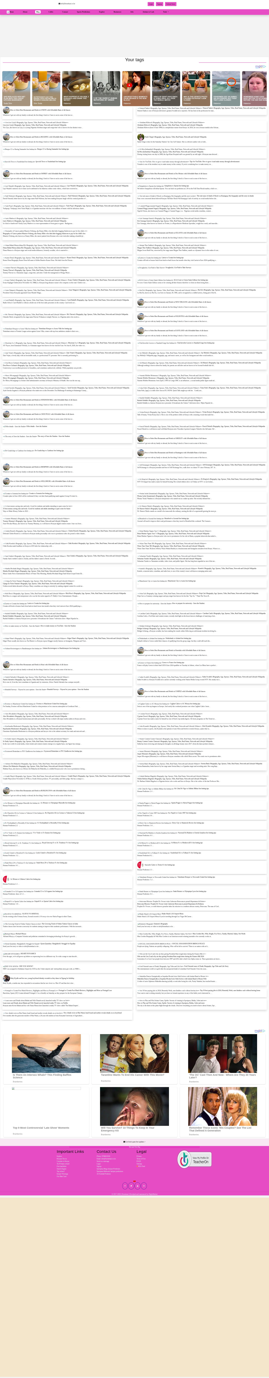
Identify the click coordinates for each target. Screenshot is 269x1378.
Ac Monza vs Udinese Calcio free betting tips (25, 879)
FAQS (139, 1161)
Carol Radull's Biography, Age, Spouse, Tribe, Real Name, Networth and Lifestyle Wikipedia (98, 300)
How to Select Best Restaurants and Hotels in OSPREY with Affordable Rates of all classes (40, 174)
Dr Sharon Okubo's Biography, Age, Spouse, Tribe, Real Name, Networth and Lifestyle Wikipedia (170, 509)
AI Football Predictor (104, 1174)
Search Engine (61, 1169)
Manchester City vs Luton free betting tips (182, 581)
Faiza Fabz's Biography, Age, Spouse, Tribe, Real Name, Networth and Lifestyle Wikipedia (230, 388)
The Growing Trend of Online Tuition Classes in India (60, 924)
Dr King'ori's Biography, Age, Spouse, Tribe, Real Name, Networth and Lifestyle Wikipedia (231, 479)
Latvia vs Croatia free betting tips (173, 258)
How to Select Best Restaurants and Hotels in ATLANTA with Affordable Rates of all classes (176, 233)
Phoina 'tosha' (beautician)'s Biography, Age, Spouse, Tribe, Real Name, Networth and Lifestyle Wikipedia (172, 496)
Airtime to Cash (148, 12)
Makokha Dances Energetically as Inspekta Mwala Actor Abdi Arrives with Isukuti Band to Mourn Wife (172, 979)
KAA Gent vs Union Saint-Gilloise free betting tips (191, 280)
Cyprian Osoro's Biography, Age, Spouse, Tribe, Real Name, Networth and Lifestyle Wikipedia (168, 716)
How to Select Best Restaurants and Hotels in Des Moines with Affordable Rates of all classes (176, 174)
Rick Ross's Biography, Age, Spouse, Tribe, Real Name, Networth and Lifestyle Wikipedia (96, 593)
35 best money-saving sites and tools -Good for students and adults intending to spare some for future (36, 509)
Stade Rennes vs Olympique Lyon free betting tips (189, 891)
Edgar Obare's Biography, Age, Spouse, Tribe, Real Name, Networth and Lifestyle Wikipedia (98, 638)
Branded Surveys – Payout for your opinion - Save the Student (68, 689)
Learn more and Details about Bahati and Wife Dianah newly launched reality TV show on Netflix (35, 1003)
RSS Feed (141, 1166)
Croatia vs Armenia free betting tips (40, 493)
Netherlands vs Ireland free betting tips (178, 638)
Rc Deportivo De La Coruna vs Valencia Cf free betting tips (65, 813)
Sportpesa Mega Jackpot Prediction (108, 1169)
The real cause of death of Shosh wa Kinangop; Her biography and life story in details (225, 196)
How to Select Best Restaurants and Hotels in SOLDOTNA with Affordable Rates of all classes (176, 316)
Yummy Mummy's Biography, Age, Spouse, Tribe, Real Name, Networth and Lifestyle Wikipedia (35, 521)
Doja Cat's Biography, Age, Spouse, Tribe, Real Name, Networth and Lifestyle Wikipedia (228, 593)
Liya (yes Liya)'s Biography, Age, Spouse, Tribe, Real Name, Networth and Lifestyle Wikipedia (34, 125)
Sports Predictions (83, 12)
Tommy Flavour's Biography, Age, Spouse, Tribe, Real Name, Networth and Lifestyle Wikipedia (35, 270)
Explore (102, 12)
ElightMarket (153, 1194)
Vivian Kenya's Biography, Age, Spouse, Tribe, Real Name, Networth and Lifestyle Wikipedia (233, 412)
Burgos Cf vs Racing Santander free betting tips (53, 149)
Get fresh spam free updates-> (135, 1142)
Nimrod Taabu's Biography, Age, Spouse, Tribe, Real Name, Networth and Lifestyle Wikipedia (234, 108)
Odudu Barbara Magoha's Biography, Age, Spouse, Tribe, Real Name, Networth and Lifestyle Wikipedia (172, 779)
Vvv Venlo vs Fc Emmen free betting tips (47, 833)
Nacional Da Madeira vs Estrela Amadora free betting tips (197, 833)
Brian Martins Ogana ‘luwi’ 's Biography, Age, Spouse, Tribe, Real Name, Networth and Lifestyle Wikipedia (173, 534)
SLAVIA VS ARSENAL (30, 914)
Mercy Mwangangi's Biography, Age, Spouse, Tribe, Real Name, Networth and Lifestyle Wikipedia (36, 378)
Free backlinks (61, 1166)
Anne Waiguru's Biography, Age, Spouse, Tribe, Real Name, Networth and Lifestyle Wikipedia (100, 290)
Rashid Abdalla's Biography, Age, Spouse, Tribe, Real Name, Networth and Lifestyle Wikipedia (169, 400)
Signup (159, 4)
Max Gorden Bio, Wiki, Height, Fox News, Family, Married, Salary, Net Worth (219, 934)
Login (151, 4)
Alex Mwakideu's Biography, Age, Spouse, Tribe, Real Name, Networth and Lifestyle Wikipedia (35, 716)
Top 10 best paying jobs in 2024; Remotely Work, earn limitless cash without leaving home (230, 990)
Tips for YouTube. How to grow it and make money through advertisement (214, 162)
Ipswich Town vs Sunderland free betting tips (51, 162)
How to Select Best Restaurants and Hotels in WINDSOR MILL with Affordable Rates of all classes (43, 400)
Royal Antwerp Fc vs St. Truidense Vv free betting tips (60, 843)
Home (12, 12)
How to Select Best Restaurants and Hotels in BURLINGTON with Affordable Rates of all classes (43, 791)
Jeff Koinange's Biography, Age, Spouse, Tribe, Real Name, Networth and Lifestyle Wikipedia (234, 465)
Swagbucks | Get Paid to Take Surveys (178, 268)
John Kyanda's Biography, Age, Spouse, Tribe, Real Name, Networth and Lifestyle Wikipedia (233, 726)
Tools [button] (165, 12)
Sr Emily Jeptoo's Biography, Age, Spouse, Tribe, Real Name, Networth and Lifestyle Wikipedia (35, 741)
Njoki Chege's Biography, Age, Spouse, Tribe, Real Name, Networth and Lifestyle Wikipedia (175, 137)
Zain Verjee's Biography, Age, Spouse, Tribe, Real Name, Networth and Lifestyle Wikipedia (96, 353)
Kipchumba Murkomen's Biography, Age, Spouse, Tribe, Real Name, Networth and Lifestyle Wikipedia (37, 729)
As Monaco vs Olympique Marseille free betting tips (57, 803)
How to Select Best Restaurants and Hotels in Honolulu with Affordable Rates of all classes (175, 650)
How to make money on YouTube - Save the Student (58, 626)
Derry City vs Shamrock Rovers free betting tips (188, 823)
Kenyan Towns (62, 1159)
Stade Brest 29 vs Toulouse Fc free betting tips (51, 863)
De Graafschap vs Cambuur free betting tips (49, 451)
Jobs (132, 12)
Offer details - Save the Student (36, 426)
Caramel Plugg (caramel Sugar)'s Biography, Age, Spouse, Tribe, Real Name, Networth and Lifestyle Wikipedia (174, 208)
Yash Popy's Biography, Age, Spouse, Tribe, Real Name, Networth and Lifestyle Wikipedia (96, 206)
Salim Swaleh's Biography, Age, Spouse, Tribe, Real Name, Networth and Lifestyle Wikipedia (233, 677)
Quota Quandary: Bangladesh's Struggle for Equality (57, 944)
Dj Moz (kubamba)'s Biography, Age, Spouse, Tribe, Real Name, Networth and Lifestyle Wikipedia (170, 152)
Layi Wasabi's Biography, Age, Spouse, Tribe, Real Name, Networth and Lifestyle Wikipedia (97, 186)
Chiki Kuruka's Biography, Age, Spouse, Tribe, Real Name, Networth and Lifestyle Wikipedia (99, 543)
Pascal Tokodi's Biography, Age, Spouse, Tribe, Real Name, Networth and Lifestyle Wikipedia (233, 426)
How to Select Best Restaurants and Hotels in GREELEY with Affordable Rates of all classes (176, 438)
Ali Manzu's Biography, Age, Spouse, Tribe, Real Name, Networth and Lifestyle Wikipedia (230, 363)
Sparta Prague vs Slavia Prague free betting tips (187, 803)
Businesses (117, 12)
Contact (65, 12)
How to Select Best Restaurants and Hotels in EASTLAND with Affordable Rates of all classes (176, 331)
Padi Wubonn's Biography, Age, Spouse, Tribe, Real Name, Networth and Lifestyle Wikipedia (99, 196)
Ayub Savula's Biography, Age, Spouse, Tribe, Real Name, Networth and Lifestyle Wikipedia (98, 388)
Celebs (50, 12)
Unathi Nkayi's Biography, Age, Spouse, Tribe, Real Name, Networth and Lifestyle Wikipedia (99, 776)
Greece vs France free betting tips (173, 663)
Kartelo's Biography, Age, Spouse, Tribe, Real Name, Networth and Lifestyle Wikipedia (227, 568)
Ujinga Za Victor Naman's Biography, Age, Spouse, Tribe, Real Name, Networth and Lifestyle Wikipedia (37, 584)
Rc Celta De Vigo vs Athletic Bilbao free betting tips (191, 789)
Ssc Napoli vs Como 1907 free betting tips (182, 813)
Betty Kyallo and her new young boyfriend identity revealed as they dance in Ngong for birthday (42, 978)
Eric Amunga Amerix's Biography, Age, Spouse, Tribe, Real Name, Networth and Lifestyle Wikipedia (171, 221)
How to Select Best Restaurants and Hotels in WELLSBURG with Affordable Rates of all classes (42, 481)
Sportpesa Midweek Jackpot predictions (110, 1171)
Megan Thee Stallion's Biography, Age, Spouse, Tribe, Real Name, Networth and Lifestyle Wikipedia (170, 248)
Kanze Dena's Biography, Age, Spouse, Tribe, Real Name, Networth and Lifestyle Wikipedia (97, 258)
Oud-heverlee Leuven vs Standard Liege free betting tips (195, 343)
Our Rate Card (61, 1176)
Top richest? (61, 1171)
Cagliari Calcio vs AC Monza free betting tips (185, 704)
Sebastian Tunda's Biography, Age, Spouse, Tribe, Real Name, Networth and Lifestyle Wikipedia (169, 559)
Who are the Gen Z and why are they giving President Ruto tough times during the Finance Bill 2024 (170, 956)
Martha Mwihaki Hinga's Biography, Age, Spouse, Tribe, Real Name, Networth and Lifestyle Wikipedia (37, 571)
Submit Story (170, 4)
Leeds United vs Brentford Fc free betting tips (51, 853)
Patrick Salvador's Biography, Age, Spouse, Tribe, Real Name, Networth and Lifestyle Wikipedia (35, 680)
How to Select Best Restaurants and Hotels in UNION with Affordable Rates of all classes (40, 110)
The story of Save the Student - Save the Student (54, 436)
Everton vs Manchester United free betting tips (51, 704)
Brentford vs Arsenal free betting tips (176, 518)
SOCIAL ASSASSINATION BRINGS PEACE (188, 944)
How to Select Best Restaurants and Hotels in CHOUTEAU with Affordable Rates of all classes (42, 414)
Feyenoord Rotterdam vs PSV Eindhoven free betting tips (63, 751)
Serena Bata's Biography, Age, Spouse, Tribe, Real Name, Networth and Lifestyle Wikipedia (231, 764)
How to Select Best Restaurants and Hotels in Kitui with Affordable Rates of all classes (39, 665)
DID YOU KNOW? (26, 966)
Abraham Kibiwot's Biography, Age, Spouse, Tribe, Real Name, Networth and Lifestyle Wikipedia (170, 125)
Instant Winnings (62, 1174)
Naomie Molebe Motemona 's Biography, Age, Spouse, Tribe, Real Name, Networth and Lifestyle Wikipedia (173, 378)
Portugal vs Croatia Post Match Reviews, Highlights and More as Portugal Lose (85, 990)
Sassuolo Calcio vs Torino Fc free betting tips (160, 865)
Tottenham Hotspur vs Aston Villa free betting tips (55, 329)
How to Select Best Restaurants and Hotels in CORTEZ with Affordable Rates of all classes (175, 691)
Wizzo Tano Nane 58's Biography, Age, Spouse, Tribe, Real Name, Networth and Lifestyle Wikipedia (170, 546)
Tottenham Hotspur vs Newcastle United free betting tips (196, 877)
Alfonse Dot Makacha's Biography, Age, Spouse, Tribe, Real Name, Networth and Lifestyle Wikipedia (37, 766)
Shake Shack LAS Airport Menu (172, 914)
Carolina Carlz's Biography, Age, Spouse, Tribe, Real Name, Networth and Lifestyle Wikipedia (234, 613)
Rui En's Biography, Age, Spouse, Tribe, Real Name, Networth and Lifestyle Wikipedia (227, 290)
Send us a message (103, 1161)
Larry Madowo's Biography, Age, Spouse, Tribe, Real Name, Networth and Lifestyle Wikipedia (34, 221)
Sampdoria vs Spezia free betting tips (176, 186)
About (25, 12)
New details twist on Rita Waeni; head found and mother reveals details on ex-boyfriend (93, 1013)
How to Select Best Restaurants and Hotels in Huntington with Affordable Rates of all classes (176, 453)
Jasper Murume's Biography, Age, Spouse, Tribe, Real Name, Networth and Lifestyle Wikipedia (169, 754)
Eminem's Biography (161, 924)
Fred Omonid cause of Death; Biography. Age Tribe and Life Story (206, 966)
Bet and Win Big (134, 1147)
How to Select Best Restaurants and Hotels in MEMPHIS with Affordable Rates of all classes (41, 467)
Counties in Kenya (63, 1161)
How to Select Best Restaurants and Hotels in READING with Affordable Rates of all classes (41, 137)
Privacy (139, 1156)
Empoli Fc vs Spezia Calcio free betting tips (48, 901)
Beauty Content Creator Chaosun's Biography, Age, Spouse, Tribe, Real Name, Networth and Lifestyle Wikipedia (174, 741)
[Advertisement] (134, 35)
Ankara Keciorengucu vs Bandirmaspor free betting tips (61, 648)
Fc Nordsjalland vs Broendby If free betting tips (53, 823)
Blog (38, 12)
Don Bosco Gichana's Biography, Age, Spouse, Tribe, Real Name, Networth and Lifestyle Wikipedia (36, 365)
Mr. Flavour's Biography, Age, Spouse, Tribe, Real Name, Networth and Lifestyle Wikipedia (97, 314)
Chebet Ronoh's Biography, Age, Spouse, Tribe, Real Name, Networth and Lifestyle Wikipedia (99, 531)
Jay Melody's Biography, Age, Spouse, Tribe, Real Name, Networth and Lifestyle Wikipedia (231, 353)
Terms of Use (141, 1159)
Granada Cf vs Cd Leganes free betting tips (48, 891)
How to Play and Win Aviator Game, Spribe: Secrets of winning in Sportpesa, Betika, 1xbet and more (171, 1003)
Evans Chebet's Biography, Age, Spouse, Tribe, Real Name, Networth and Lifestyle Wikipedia (99, 280)
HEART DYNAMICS (28, 954)
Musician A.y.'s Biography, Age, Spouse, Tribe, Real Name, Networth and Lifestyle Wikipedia (99, 343)
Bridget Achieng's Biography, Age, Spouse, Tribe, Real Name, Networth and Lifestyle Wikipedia (169, 628)
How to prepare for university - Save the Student (188, 603)
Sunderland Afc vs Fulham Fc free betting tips (186, 853)
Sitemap (139, 1164)
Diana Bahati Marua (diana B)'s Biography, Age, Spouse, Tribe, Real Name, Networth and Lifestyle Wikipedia (39, 248)
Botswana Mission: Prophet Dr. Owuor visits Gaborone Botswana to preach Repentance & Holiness (170, 904)
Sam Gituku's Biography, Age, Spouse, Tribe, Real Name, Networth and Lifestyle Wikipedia (97, 556)
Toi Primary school (63, 1164)
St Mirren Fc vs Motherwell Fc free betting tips (187, 843)
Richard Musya (21, 934)
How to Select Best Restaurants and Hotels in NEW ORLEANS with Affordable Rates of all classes (178, 302)
